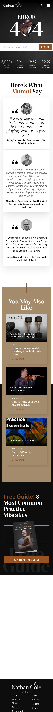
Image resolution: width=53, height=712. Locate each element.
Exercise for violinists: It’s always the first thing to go (26, 351)
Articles (35, 699)
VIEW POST (19, 358)
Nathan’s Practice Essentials (22, 454)
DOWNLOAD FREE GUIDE (26, 559)
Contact (35, 707)
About (15, 703)
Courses (15, 707)
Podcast (35, 703)
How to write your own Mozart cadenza (25, 403)
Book (34, 695)
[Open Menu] (48, 5)
